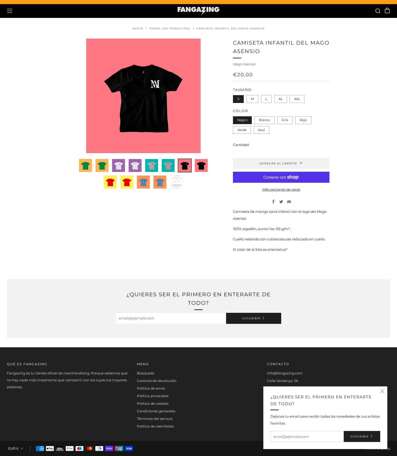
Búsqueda (145, 373)
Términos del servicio (155, 418)
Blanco (264, 120)
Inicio (137, 28)
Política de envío (151, 388)
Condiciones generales (156, 411)
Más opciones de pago (281, 189)
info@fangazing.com (285, 373)
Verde (242, 130)
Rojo (303, 120)
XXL (297, 99)
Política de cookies (152, 403)
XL (281, 99)
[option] (143, 96)
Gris (285, 120)
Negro (242, 120)
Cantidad (241, 144)
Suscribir (251, 318)
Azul (261, 130)
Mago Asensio (244, 64)
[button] (85, 165)
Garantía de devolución (156, 381)
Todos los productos (169, 28)
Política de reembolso (155, 426)
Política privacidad (152, 396)
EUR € (13, 448)
